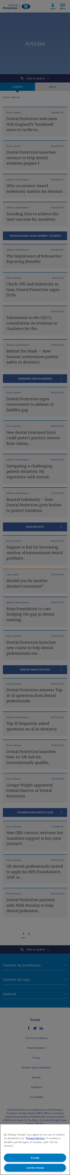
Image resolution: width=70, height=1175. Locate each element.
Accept (35, 1157)
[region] (35, 1149)
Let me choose (35, 1167)
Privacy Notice (35, 1138)
